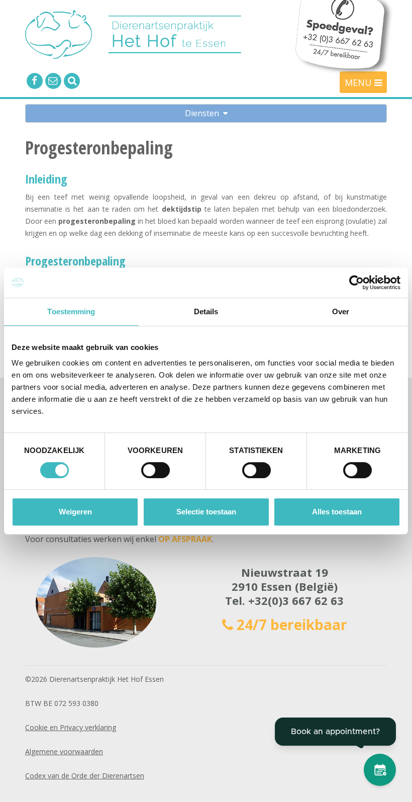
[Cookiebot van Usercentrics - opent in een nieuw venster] (356, 282)
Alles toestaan (337, 511)
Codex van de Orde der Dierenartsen (84, 775)
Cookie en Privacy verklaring (70, 727)
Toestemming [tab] (71, 311)
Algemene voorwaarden (64, 751)
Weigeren (75, 511)
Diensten (204, 113)
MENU (359, 82)
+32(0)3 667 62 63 (296, 600)
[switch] (155, 470)
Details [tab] (206, 311)
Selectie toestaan (206, 511)
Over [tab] (340, 311)
